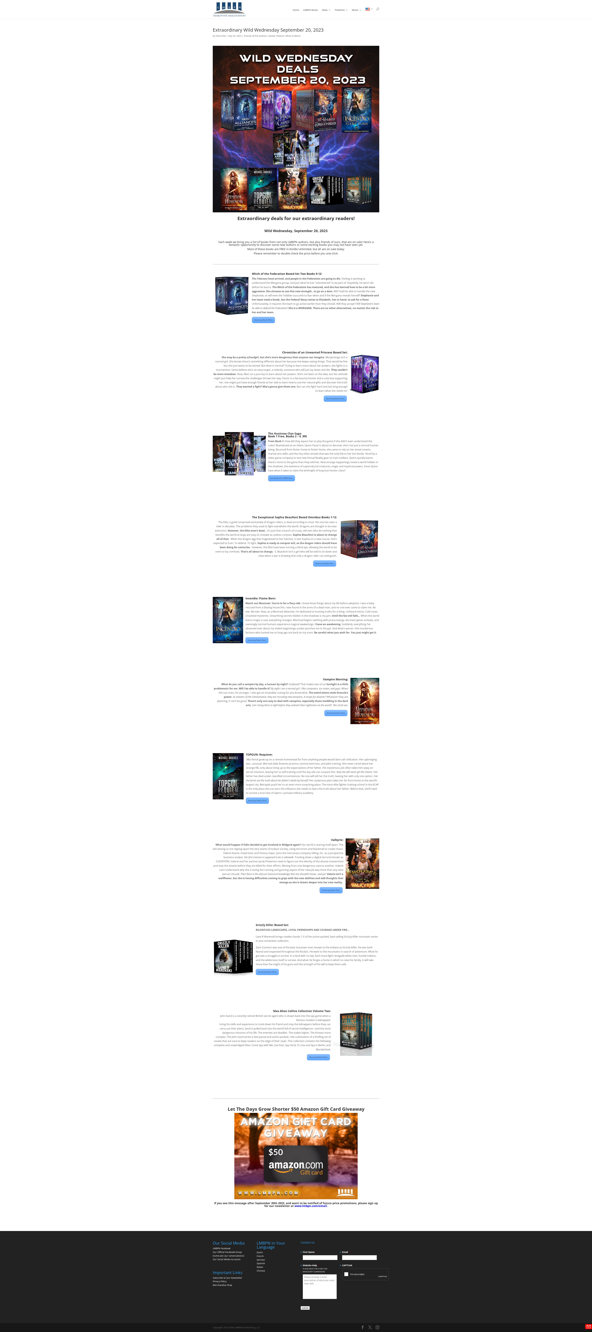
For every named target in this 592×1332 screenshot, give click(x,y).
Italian (260, 1267)
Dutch (260, 1252)
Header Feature (276, 35)
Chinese (261, 1270)
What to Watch (293, 35)
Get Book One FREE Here (281, 478)
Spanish (261, 1263)
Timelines (340, 10)
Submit (305, 1308)
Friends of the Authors (255, 35)
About (355, 10)
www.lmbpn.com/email (310, 1206)
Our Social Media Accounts (226, 1259)
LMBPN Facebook (222, 1248)
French (260, 1256)
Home (296, 10)
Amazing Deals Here (263, 320)
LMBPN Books (310, 10)
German (261, 1259)
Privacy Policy (219, 1281)
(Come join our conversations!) (228, 1255)
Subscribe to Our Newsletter (227, 1277)
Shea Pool (221, 35)
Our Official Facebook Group (227, 1252)
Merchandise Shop (222, 1285)
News (325, 10)
